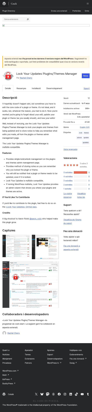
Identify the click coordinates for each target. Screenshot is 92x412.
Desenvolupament (54, 88)
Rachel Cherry (26, 78)
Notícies (6, 354)
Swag (73, 363)
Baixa (85, 76)
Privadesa (6, 363)
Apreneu (50, 350)
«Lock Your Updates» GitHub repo (21, 207)
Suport (87, 88)
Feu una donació (78, 359)
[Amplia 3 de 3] (56, 264)
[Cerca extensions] (27, 19)
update (86, 137)
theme (86, 133)
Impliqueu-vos (76, 350)
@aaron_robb (36, 218)
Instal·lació (36, 88)
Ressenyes (21, 88)
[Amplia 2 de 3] (56, 238)
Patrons (28, 363)
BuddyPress (8, 383)
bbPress (7, 379)
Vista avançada (70, 149)
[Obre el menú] (88, 3)
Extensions (29, 359)
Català (11, 394)
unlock (79, 137)
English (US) (85, 127)
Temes (28, 354)
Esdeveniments (76, 354)
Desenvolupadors (55, 359)
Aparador (29, 350)
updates (86, 142)
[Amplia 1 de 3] (26, 238)
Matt (5, 375)
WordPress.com (10, 371)
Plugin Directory (8, 11)
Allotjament (7, 359)
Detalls (8, 88)
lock (80, 133)
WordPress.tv (54, 363)
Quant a (5, 350)
